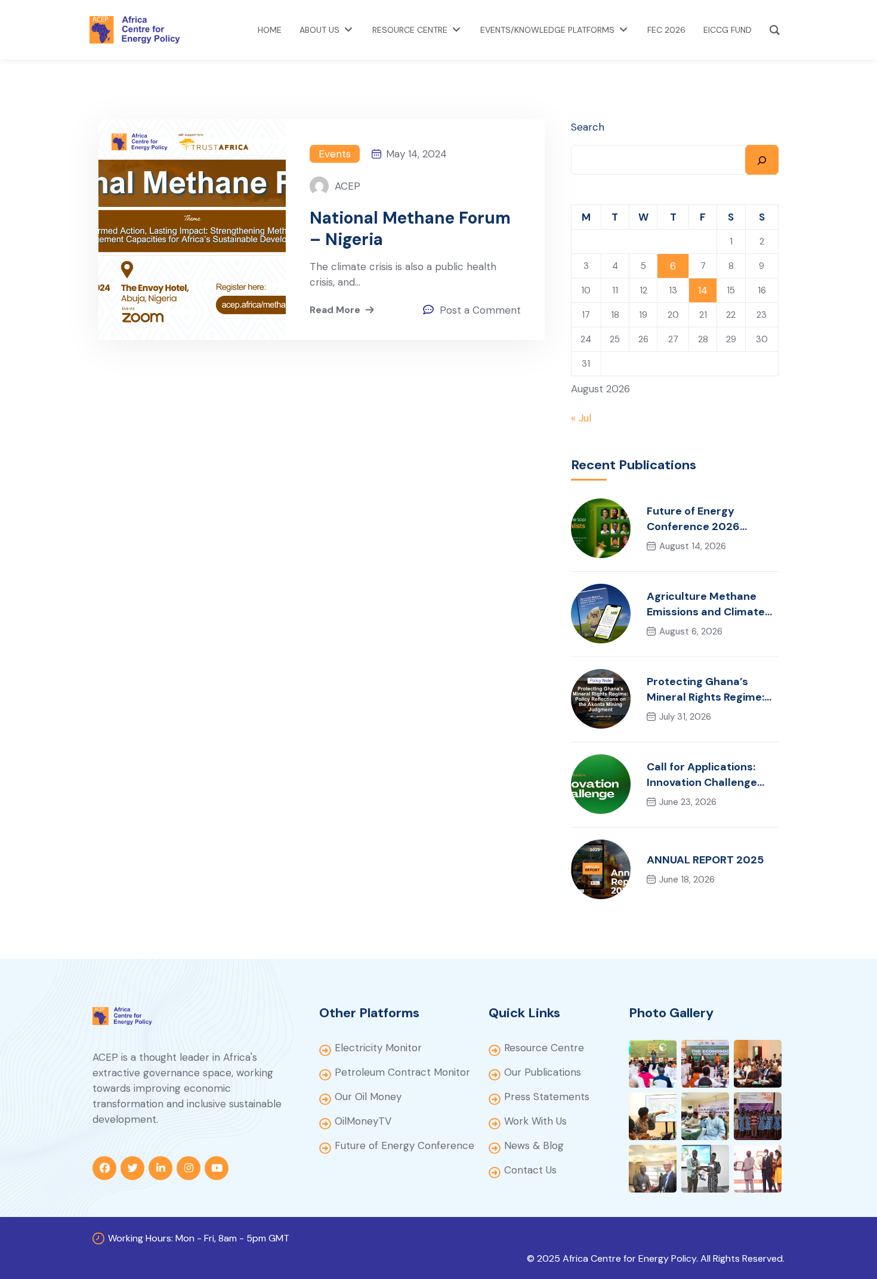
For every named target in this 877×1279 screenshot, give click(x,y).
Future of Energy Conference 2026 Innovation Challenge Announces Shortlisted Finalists (707, 519)
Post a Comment (480, 310)
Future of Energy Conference (404, 1145)
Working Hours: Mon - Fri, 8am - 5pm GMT (198, 1238)
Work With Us (535, 1121)
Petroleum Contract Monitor (402, 1072)
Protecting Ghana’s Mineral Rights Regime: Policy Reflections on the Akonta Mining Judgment (712, 689)
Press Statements (546, 1096)
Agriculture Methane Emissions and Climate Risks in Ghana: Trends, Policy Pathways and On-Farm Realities (713, 604)
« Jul (581, 418)
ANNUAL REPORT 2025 (705, 860)
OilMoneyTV (363, 1121)
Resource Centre (544, 1047)
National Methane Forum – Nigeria (410, 229)
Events (335, 153)
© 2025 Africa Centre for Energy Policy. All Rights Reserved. (656, 1258)
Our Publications (542, 1072)
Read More (335, 310)
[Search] (762, 160)
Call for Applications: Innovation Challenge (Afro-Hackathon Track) (711, 775)
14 (703, 290)
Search (587, 127)
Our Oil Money (368, 1096)
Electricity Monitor (378, 1047)
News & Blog (534, 1145)
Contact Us (530, 1169)
